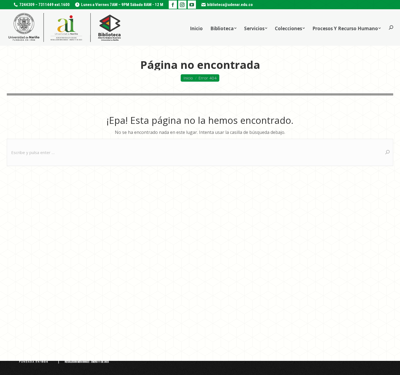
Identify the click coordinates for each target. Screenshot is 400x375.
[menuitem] (196, 27)
